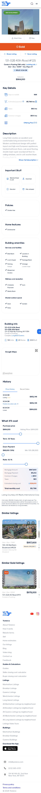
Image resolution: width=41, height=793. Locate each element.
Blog (4, 648)
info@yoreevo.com (15, 762)
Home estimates (9, 640)
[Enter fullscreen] (36, 350)
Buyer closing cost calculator (15, 676)
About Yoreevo (9, 625)
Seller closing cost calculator (14, 672)
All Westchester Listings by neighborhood (19, 716)
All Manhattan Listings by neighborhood (19, 704)
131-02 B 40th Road (12, 327)
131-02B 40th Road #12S (20, 60)
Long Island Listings (11, 700)
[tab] (10, 389)
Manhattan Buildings (11, 732)
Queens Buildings (10, 740)
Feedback (7, 660)
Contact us (7, 656)
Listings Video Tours (11, 724)
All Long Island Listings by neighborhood (19, 720)
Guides (6, 668)
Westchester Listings (11, 696)
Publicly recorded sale (10, 404)
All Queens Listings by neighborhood (17, 712)
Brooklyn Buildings (10, 736)
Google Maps (11, 352)
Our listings (7, 644)
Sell (4, 637)
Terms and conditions (11, 788)
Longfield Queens (18, 335)
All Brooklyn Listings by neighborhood (18, 708)
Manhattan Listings (11, 684)
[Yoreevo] (7, 615)
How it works (8, 629)
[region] (20, 361)
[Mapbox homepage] (8, 373)
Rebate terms (8, 633)
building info (31, 64)
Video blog (7, 652)
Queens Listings (9, 692)
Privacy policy (8, 784)
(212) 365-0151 (14, 768)
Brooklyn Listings (10, 688)
